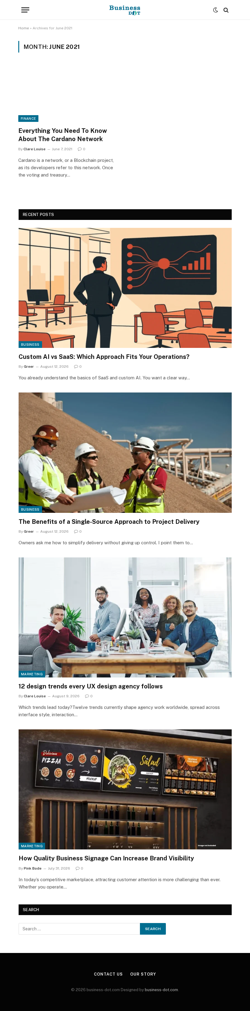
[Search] (225, 10)
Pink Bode (32, 868)
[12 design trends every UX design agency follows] (125, 617)
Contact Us (108, 974)
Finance (28, 118)
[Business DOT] (125, 10)
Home (23, 28)
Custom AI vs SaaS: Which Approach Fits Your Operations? (104, 356)
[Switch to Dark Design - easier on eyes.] (216, 10)
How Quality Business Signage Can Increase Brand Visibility (106, 858)
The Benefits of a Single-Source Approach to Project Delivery (109, 521)
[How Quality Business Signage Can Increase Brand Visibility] (125, 789)
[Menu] (25, 10)
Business (30, 344)
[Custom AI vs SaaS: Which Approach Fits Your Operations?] (125, 288)
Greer (29, 366)
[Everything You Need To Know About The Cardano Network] (69, 93)
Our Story (143, 974)
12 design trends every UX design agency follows (91, 686)
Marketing (32, 674)
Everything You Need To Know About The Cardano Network (62, 135)
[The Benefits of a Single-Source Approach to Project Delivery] (125, 452)
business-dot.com (161, 989)
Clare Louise (34, 149)
